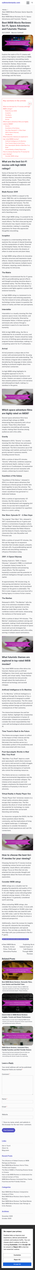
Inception (8, 113)
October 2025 (6, 1218)
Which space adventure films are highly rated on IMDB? (15, 123)
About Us (5, 1148)
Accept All (17, 1264)
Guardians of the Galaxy (12, 128)
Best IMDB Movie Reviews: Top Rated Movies (17, 1201)
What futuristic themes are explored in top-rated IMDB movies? (15, 138)
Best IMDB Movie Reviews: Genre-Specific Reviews (15, 939)
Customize (17, 1255)
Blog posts (5, 1150)
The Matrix (8, 115)
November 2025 (7, 1216)
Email (4, 1107)
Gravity (7, 126)
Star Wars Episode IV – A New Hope (15, 130)
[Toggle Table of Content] (29, 103)
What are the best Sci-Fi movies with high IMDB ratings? (16, 108)
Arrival (7, 119)
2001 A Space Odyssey (12, 132)
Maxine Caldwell (17, 33)
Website (5, 1114)
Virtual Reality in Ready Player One (15, 149)
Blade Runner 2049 (11, 111)
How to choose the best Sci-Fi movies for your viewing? (16, 153)
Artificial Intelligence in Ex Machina (15, 141)
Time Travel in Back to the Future (15, 143)
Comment (6, 1074)
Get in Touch (6, 1145)
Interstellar (8, 117)
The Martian (8, 134)
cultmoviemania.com (11, 2)
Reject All (17, 1259)
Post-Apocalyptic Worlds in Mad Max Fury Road (17, 146)
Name (4, 1099)
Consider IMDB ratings (12, 156)
